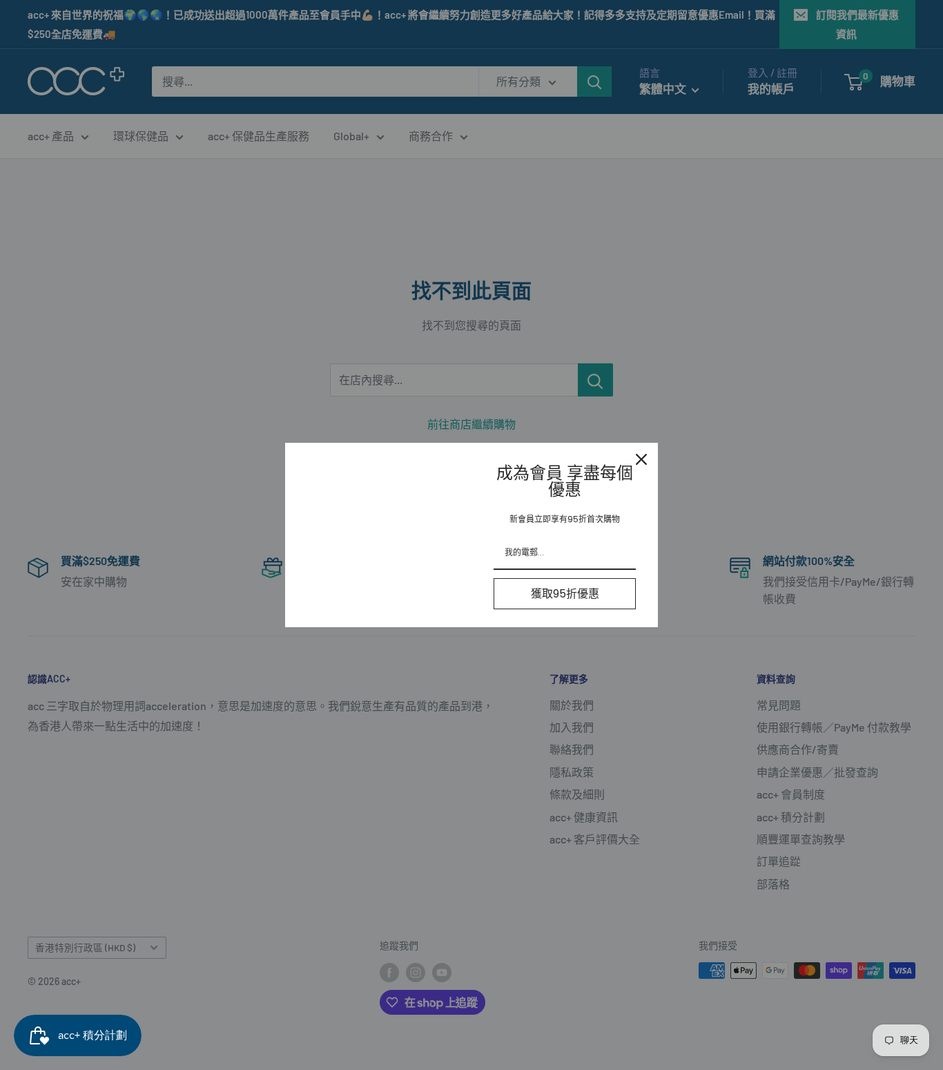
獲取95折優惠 (565, 594)
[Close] (641, 459)
